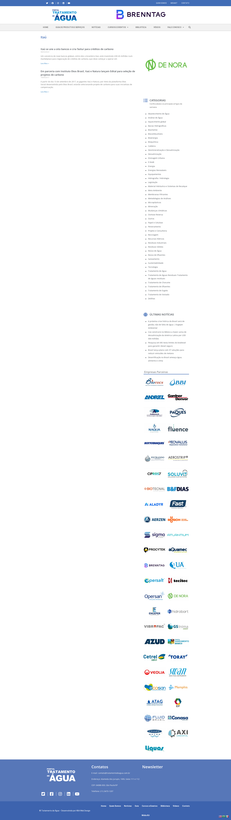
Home (45, 27)
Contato (185, 3)
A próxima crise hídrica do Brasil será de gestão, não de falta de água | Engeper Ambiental (166, 324)
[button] (92, 15)
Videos (176, 806)
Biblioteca (141, 27)
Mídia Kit (146, 815)
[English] (220, 816)
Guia (137, 806)
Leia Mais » (45, 63)
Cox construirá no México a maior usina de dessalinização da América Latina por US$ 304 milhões (167, 335)
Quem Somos (161, 3)
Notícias (96, 27)
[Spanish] (227, 816)
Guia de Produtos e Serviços (70, 27)
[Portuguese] (224, 816)
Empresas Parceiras (156, 372)
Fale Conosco (174, 27)
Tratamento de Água (50, 811)
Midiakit (174, 3)
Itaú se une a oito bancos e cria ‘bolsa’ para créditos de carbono (77, 49)
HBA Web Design (83, 811)
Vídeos (157, 27)
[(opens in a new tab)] (141, 14)
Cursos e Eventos (117, 27)
